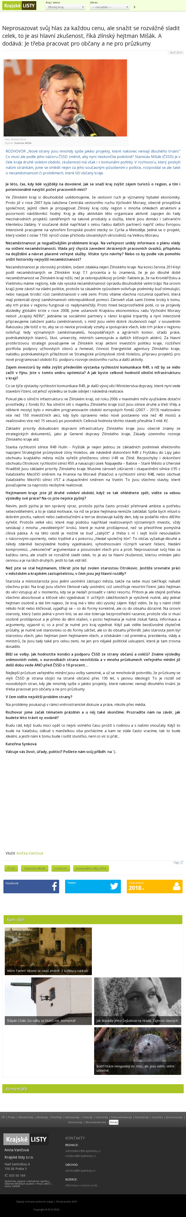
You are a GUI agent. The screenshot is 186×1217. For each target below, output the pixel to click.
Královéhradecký (121, 1117)
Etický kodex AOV (66, 1201)
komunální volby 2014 (91, 868)
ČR (3, 1117)
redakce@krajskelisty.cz (80, 1156)
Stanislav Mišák (34, 868)
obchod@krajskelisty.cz (80, 1171)
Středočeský (26, 1117)
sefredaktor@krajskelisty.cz (82, 1151)
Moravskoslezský (96, 1122)
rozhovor (60, 868)
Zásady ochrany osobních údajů (35, 1201)
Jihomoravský (174, 1117)
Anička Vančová (29, 853)
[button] (65, 7)
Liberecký (102, 1117)
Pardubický (142, 1117)
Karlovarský (72, 1117)
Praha (11, 1117)
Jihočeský (42, 1117)
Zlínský (114, 1122)
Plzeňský (56, 1117)
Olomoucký (75, 1122)
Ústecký (87, 1117)
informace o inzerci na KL (81, 1185)
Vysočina (157, 1117)
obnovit (134, 7)
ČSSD (11, 868)
